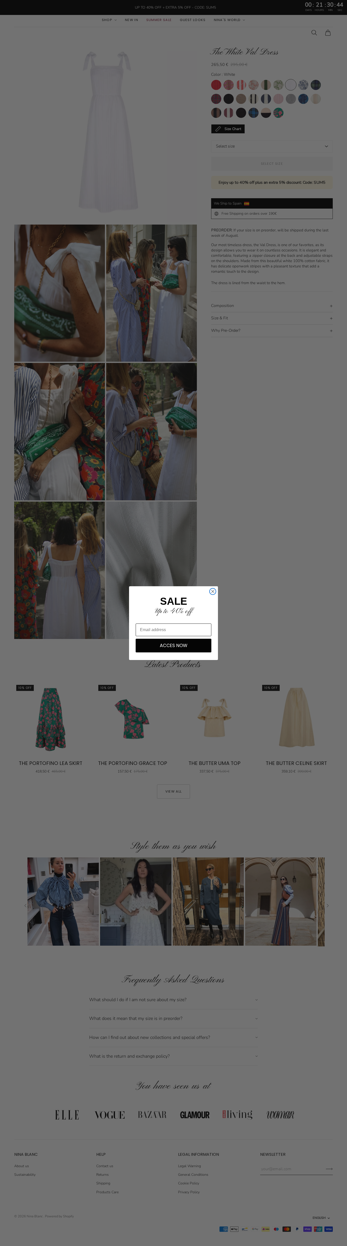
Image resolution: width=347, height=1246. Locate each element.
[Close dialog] (213, 591)
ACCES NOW (173, 645)
